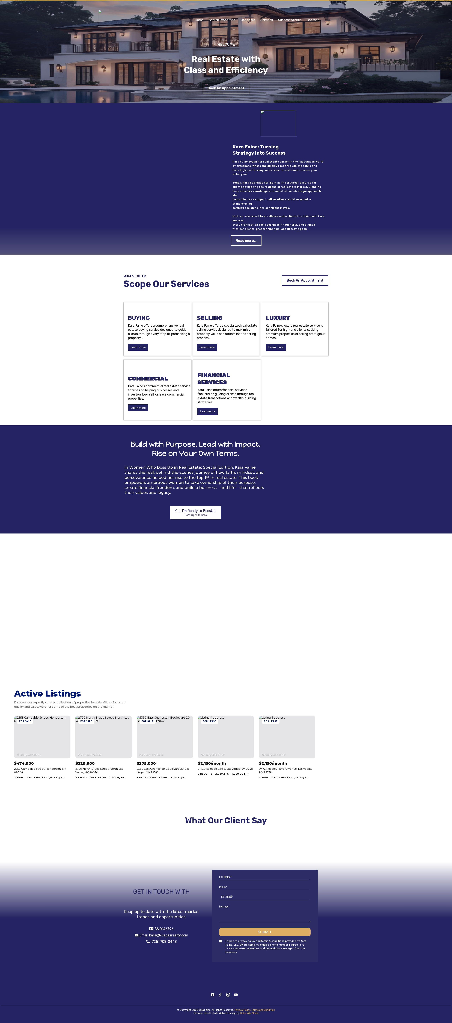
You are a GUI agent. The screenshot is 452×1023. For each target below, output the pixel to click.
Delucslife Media (249, 1013)
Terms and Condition (263, 1010)
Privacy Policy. (242, 1010)
